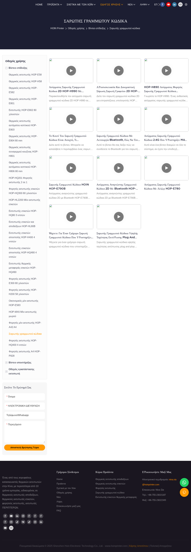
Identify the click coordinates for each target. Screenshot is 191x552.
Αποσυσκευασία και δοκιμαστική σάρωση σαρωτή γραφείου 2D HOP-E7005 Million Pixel (117, 89)
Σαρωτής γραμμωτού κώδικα (125, 28)
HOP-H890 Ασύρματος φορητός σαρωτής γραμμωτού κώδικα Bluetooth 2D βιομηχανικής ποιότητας (163, 89)
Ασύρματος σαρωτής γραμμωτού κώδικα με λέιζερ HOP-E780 (162, 186)
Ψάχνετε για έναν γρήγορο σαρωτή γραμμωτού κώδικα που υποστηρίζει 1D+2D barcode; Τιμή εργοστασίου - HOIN (71, 235)
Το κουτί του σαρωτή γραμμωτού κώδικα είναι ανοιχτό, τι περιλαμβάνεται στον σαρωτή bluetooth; (67, 138)
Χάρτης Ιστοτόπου (138, 546)
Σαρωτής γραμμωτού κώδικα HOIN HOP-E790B (69, 186)
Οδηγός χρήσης (76, 28)
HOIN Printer (57, 28)
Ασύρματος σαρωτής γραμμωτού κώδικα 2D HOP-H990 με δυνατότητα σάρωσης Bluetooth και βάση (70, 89)
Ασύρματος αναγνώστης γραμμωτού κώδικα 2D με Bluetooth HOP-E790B (117, 187)
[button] (159, 4)
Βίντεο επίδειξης (97, 28)
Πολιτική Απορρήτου (161, 546)
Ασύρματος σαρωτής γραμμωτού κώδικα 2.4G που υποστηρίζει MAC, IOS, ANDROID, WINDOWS (165, 138)
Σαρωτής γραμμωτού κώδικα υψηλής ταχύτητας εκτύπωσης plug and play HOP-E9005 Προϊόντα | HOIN (119, 235)
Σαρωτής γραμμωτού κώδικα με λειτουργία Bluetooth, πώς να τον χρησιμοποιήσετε (117, 138)
